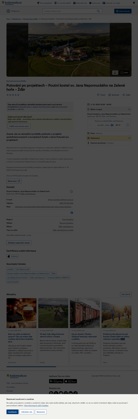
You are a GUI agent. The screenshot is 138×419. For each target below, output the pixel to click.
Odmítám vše (26, 412)
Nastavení (41, 412)
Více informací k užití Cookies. (36, 405)
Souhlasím (12, 412)
